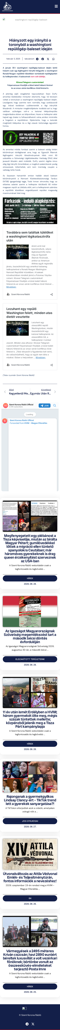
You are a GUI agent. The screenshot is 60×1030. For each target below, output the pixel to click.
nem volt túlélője (38, 76)
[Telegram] (27, 1024)
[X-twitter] (32, 1024)
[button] (37, 59)
